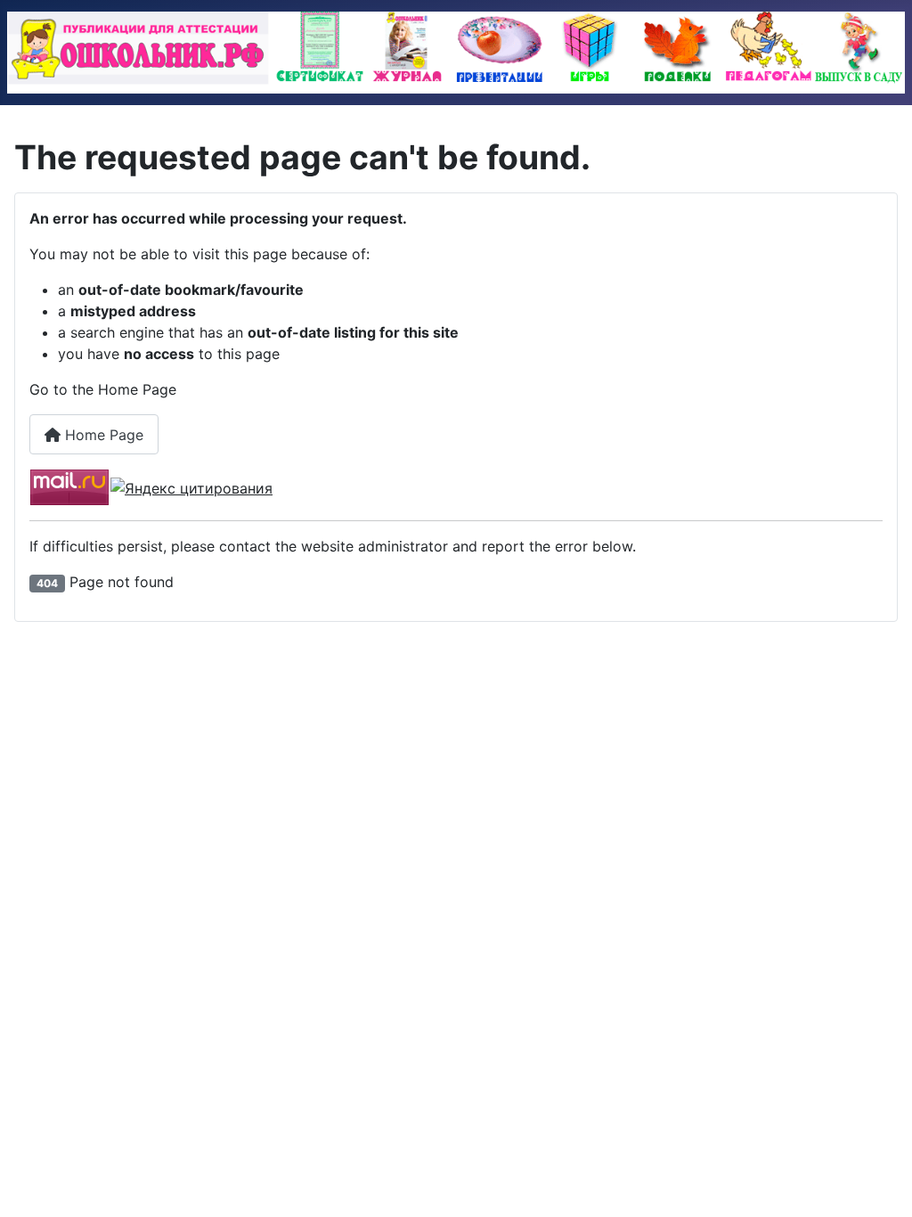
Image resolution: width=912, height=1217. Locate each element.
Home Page (102, 435)
